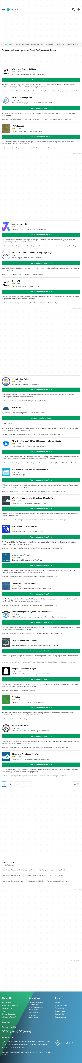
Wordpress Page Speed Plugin (68, 246)
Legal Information (61, 1005)
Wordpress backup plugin (29, 91)
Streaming (49, 44)
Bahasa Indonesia (38, 1041)
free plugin (28, 119)
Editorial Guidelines (8, 1014)
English (15, 1041)
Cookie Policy (60, 1014)
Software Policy (34, 1012)
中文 (23, 1047)
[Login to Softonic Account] (78, 9)
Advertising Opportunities (33, 1016)
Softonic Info (6, 1002)
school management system (26, 633)
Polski (23, 1044)
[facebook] (3, 1031)
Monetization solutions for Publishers (36, 1003)
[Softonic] (13, 9)
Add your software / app (9, 1018)
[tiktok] (12, 1031)
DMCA (57, 1002)
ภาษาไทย (5, 1047)
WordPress (5, 91)
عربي (3, 1041)
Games (58, 44)
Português (29, 1044)
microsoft (73, 463)
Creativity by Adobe (22, 44)
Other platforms (8, 423)
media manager (14, 747)
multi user (43, 401)
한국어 (9, 1044)
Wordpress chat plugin (72, 91)
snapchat (32, 690)
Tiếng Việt (17, 1047)
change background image (44, 662)
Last (74, 784)
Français (28, 1041)
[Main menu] (3, 9)
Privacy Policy (60, 1011)
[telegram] (29, 1031)
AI (63, 44)
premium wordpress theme (18, 303)
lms (19, 548)
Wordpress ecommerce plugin (47, 91)
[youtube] (24, 1031)
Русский (37, 1044)
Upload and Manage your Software (36, 1008)
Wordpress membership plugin (46, 463)
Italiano (47, 1041)
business (4, 434)
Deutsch (9, 1041)
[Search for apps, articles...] (73, 9)
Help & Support (7, 1008)
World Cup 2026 (72, 44)
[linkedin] (20, 1031)
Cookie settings (60, 1017)
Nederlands (16, 1044)
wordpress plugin (15, 91)
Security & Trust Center (10, 1005)
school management (43, 633)
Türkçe (11, 1047)
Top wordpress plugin (56, 119)
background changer (60, 662)
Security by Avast (37, 44)
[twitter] (16, 1031)
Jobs (3, 1011)
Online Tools (6, 1022)
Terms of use (59, 1008)
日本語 (4, 1044)
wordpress (61, 91)
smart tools (37, 434)
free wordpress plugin (16, 119)
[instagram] (7, 1031)
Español (21, 1041)
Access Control (22, 401)
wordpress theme (38, 274)
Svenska (44, 1044)
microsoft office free (62, 463)
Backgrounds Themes (28, 662)
